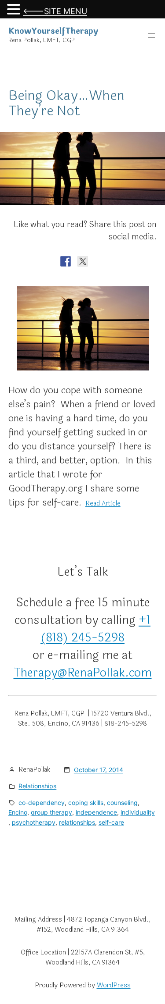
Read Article (103, 503)
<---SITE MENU (55, 11)
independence (96, 812)
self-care (111, 822)
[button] (15, 10)
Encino (17, 812)
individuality (138, 812)
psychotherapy (33, 822)
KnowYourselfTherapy (53, 31)
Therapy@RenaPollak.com (83, 673)
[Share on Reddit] (100, 261)
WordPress (114, 985)
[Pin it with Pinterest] (117, 261)
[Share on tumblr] (151, 261)
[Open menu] (151, 35)
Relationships (37, 786)
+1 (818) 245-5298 (95, 629)
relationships (77, 822)
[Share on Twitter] (82, 261)
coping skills (85, 802)
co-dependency (41, 802)
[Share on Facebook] (65, 261)
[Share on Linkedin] (134, 261)
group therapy (51, 812)
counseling (122, 802)
